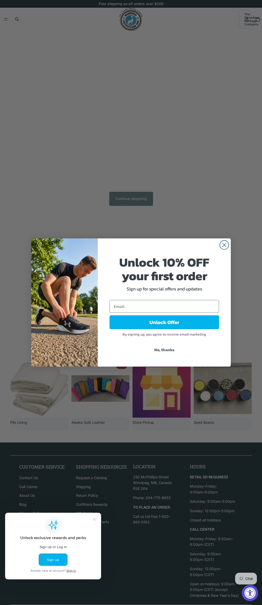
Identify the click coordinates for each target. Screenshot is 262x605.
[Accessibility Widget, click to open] (250, 593)
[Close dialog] (224, 244)
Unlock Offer (164, 322)
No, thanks (164, 350)
